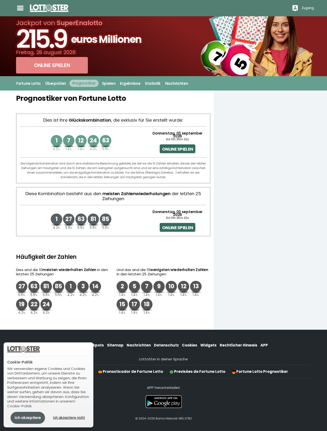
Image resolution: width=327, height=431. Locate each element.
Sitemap (115, 345)
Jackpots (95, 345)
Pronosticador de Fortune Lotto (132, 371)
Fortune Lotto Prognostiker (262, 371)
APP (264, 345)
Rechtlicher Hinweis (238, 345)
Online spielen (177, 149)
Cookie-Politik (19, 405)
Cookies (189, 345)
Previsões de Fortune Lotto (199, 371)
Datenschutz (166, 345)
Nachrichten (139, 345)
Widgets (208, 345)
